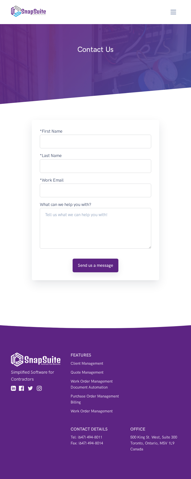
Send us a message (95, 265)
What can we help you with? (65, 204)
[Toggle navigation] (173, 12)
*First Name (51, 131)
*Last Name (51, 155)
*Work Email (52, 180)
